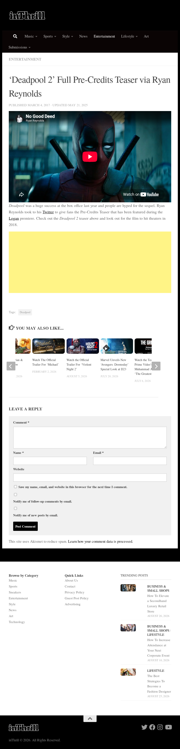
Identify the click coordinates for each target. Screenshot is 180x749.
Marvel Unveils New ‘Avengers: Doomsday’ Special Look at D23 (115, 364)
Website (18, 469)
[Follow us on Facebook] (152, 727)
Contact (70, 586)
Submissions (18, 47)
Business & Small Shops (158, 588)
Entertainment (104, 36)
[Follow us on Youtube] (168, 727)
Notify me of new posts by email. (35, 515)
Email (98, 452)
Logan (14, 218)
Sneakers (15, 592)
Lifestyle (127, 36)
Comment (21, 422)
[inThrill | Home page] (27, 15)
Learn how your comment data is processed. (100, 541)
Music (29, 36)
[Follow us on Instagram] (160, 727)
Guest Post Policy (77, 598)
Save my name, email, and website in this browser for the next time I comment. (72, 486)
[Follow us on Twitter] (144, 727)
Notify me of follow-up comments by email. (42, 501)
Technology (17, 622)
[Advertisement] (90, 262)
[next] (156, 366)
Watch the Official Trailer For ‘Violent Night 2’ (79, 364)
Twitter (48, 211)
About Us (71, 580)
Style (66, 36)
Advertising (73, 604)
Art (146, 36)
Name (18, 452)
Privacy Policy (75, 592)
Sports (48, 36)
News (83, 36)
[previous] (11, 366)
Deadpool (25, 312)
